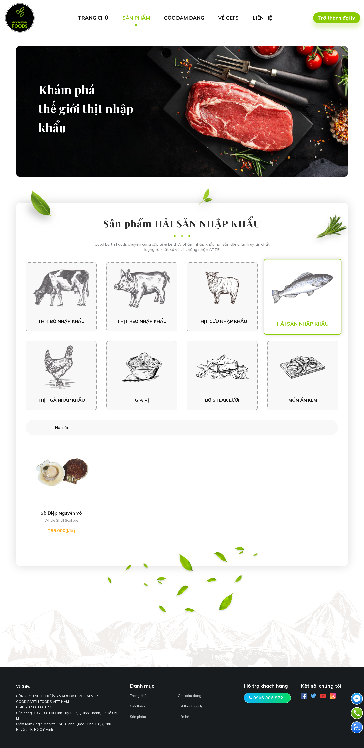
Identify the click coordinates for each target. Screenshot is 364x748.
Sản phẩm (138, 716)
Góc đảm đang (189, 695)
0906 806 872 (267, 698)
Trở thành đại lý (336, 18)
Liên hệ (183, 716)
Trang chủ (138, 695)
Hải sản (62, 427)
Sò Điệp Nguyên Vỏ (61, 513)
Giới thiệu (137, 706)
